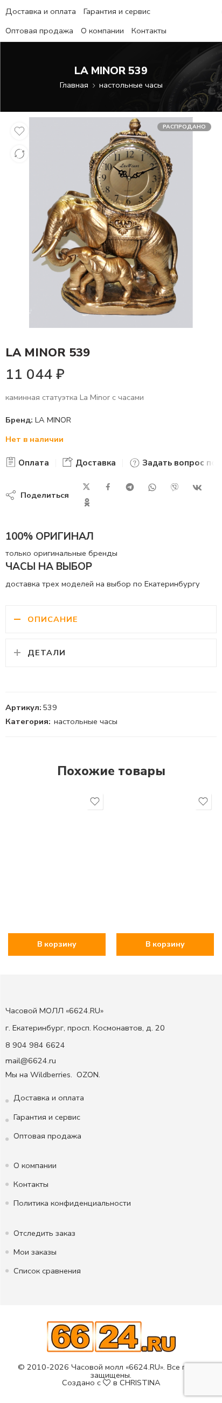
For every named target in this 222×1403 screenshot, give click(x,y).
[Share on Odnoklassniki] (87, 502)
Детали (46, 652)
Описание (52, 619)
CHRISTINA (140, 1382)
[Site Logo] (111, 1336)
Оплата (32, 462)
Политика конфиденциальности (72, 1203)
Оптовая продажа (39, 30)
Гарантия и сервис (117, 11)
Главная (74, 85)
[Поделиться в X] (86, 487)
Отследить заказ (44, 1233)
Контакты (148, 30)
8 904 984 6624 (35, 1045)
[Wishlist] (19, 131)
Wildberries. (51, 1074)
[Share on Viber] (174, 487)
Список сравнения (47, 1270)
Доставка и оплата (40, 11)
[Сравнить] (19, 153)
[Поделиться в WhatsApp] (152, 487)
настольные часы (131, 85)
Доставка (94, 462)
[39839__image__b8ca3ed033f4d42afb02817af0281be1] (111, 222)
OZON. (88, 1074)
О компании (102, 30)
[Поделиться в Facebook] (108, 487)
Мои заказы (35, 1252)
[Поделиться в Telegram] (130, 487)
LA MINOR (53, 419)
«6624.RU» (144, 1367)
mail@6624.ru (30, 1060)
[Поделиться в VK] (197, 487)
